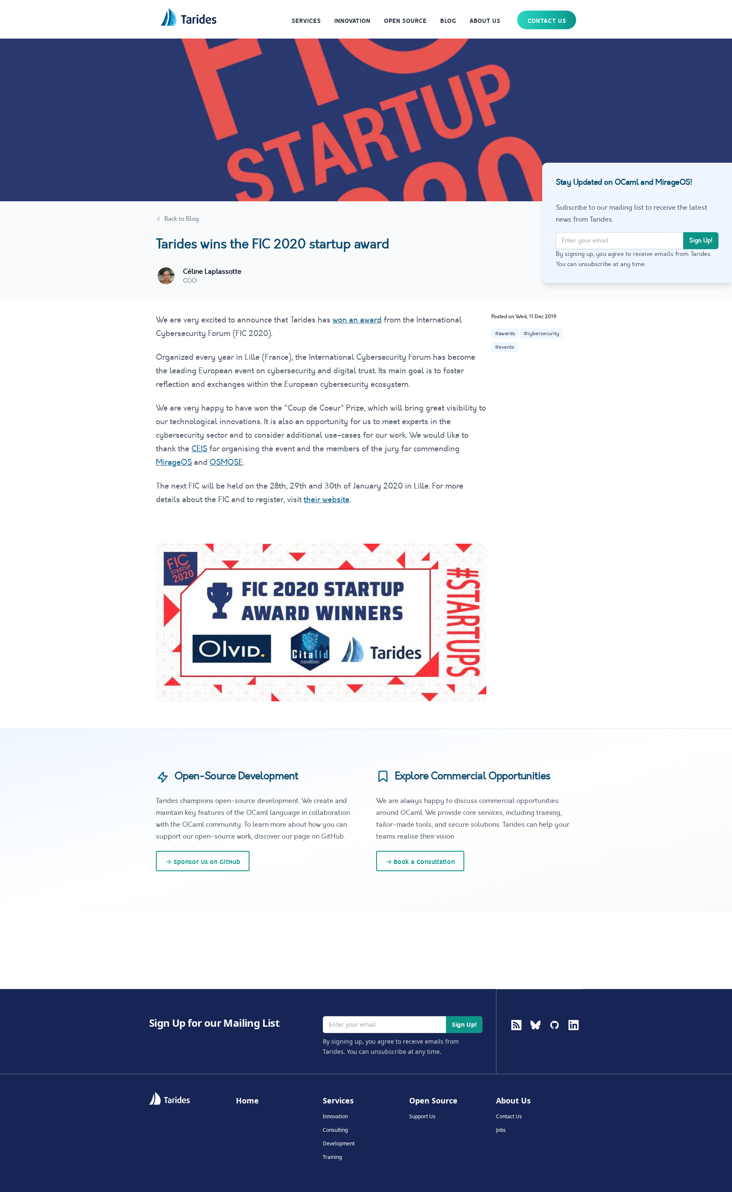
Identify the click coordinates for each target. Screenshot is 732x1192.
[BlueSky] (535, 1038)
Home (247, 1100)
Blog (448, 20)
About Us (484, 20)
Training (332, 1157)
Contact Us (546, 20)
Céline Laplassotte (212, 271)
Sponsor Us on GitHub (202, 862)
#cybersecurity (541, 333)
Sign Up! (701, 240)
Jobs (501, 1130)
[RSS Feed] (516, 1025)
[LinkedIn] (573, 1038)
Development (339, 1143)
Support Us (422, 1116)
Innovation (352, 20)
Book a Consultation (420, 862)
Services (306, 20)
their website (326, 500)
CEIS (199, 449)
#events (504, 347)
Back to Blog (181, 219)
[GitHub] (554, 1038)
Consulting (335, 1130)
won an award (357, 320)
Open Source (405, 20)
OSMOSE (226, 462)
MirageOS (174, 462)
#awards (505, 333)
